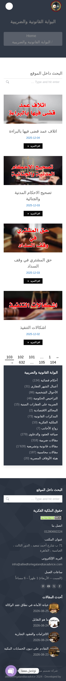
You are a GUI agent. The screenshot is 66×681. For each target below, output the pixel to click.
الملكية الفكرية (48, 422)
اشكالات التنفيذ (33, 327)
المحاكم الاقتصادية (46, 410)
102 (21, 357)
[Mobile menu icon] (9, 6)
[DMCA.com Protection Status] (51, 518)
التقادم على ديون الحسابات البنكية (26, 648)
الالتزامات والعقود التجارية (32, 634)
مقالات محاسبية (47, 452)
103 (9, 357)
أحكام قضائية (49, 380)
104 (53, 362)
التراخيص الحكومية (45, 398)
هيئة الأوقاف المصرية (44, 458)
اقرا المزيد (35, 146)
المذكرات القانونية (46, 416)
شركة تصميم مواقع (46, 670)
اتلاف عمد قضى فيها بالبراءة (33, 131)
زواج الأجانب (49, 428)
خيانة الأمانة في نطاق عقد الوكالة (27, 605)
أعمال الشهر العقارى (44, 386)
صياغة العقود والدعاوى (43, 434)
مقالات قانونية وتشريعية (42, 446)
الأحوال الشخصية (46, 392)
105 (42, 362)
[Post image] (54, 608)
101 (32, 357)
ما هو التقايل (40, 619)
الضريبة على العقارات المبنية (39, 404)
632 (22, 362)
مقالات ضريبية (48, 440)
